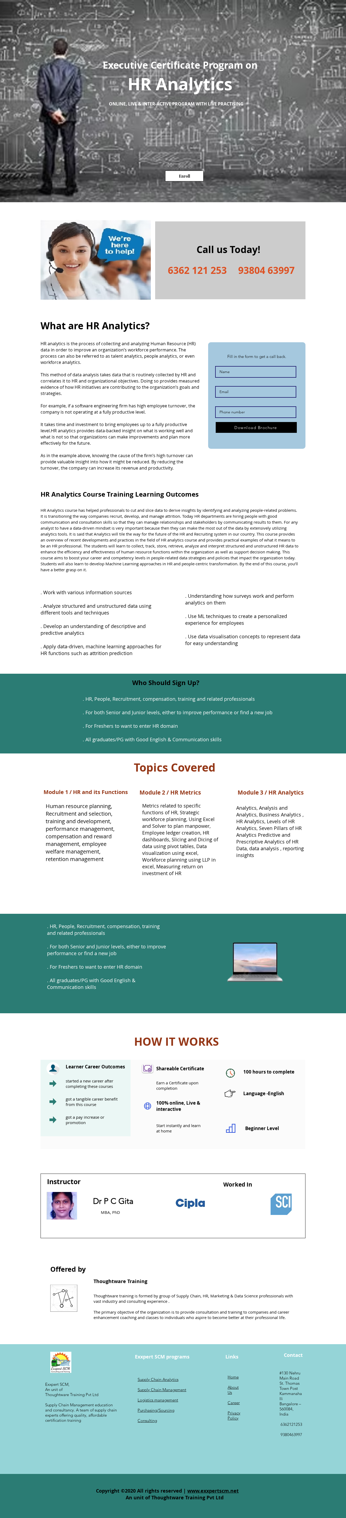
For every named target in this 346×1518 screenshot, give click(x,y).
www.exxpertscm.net (213, 1490)
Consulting (147, 1420)
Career (234, 1402)
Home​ (233, 1377)
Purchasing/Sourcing (156, 1410)
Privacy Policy (234, 1415)
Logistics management (158, 1400)
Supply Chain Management (162, 1389)
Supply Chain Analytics (158, 1379)
